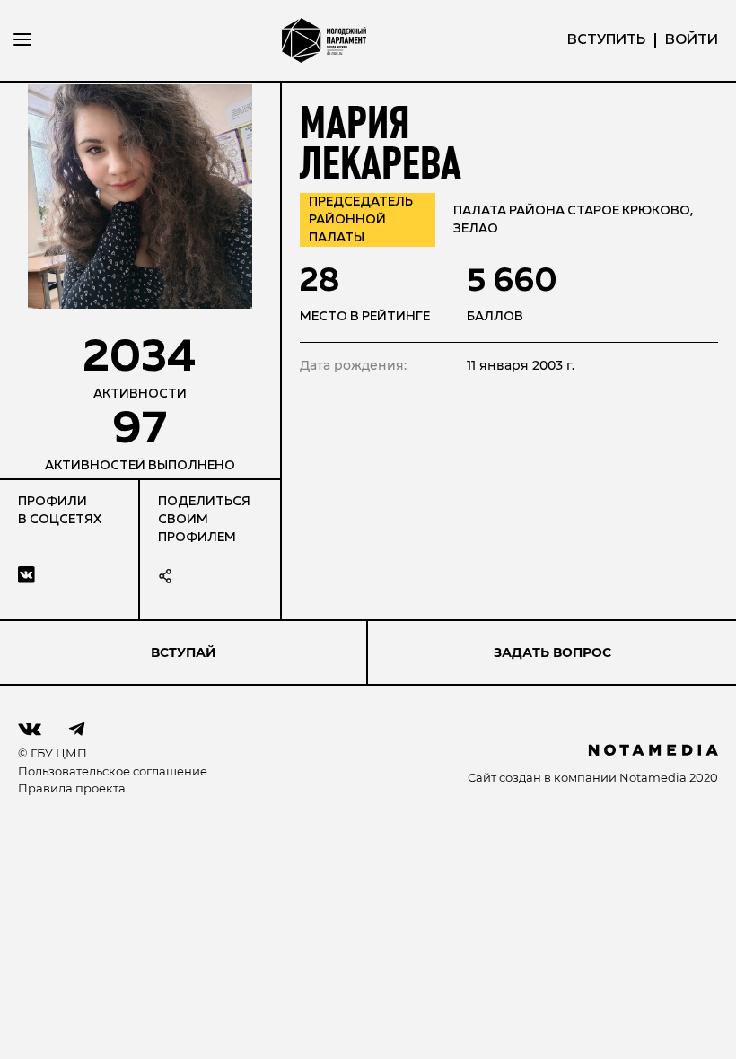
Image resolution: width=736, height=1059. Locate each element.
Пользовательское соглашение (112, 771)
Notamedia (653, 777)
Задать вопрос (552, 652)
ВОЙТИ (691, 40)
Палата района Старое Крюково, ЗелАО (573, 220)
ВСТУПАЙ (183, 652)
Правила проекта (72, 788)
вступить (606, 40)
